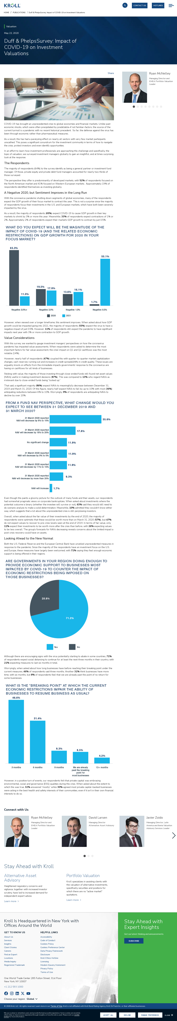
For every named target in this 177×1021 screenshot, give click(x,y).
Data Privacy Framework (51, 951)
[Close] (172, 1015)
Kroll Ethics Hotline (49, 958)
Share (111, 73)
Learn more (10, 901)
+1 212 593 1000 (13, 986)
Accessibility (46, 937)
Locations (8, 958)
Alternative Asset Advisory (157, 83)
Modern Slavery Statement (52, 965)
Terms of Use (46, 972)
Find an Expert (10, 954)
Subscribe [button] (134, 941)
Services (8, 940)
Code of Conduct (47, 940)
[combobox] (32, 999)
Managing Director (157, 78)
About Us (8, 937)
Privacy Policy (46, 968)
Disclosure (45, 954)
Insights (7, 944)
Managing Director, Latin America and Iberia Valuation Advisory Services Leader (159, 825)
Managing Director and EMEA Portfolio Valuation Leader (43, 825)
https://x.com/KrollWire (22, 993)
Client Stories (10, 947)
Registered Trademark (14, 965)
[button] (125, 5)
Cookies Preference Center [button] (52, 947)
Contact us (139, 5)
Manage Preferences (150, 1015)
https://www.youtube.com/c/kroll (28, 993)
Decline (127, 1015)
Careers (7, 951)
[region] (88, 1015)
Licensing (44, 961)
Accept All (108, 1015)
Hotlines (158, 5)
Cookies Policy (47, 944)
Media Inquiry (10, 961)
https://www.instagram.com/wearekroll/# (11, 993)
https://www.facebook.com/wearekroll (6, 993)
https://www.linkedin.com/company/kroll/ (17, 993)
